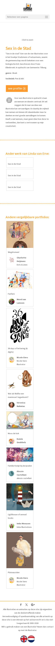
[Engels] (24, 641)
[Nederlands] (31, 641)
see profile (15, 88)
